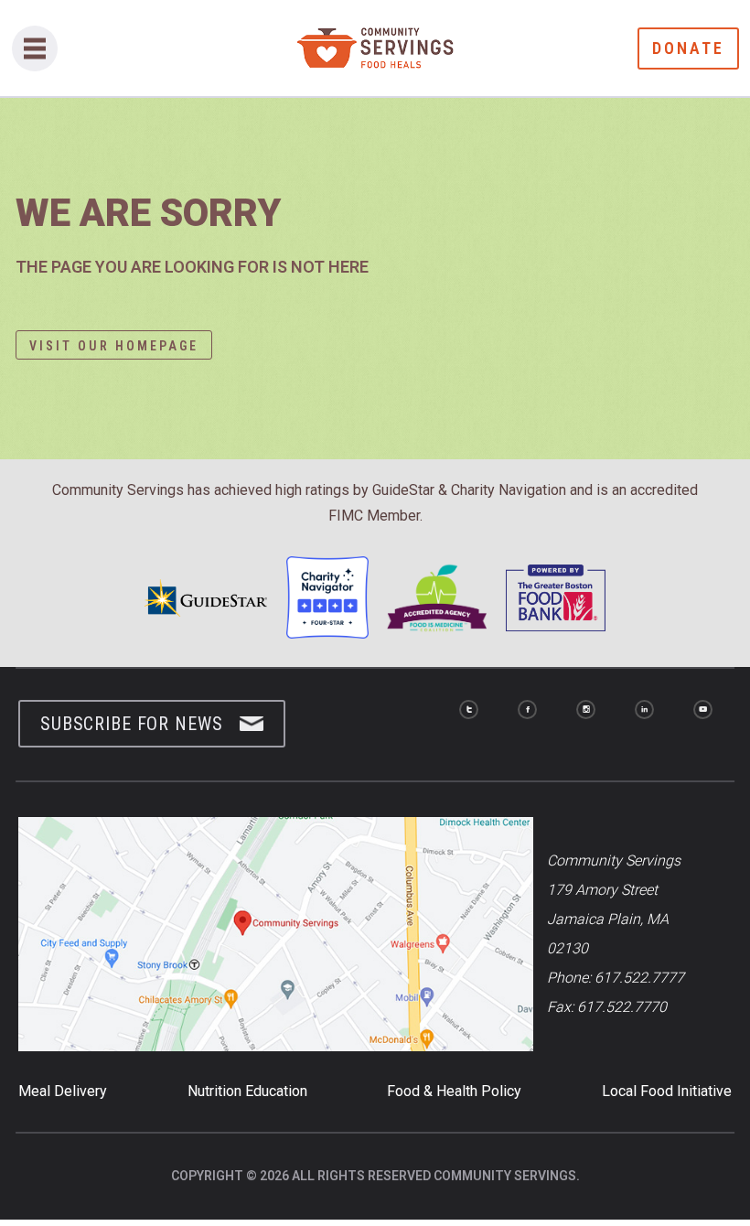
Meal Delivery (62, 1091)
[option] (375, 276)
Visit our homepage (113, 346)
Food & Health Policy (454, 1091)
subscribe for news (131, 724)
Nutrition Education (247, 1091)
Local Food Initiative (667, 1091)
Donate (688, 48)
